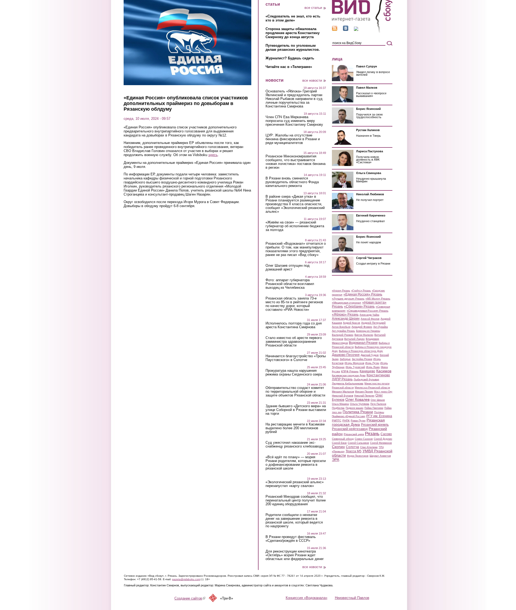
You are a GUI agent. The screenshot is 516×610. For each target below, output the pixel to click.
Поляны (379, 412)
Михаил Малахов (343, 391)
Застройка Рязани (362, 359)
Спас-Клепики (369, 447)
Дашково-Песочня (346, 355)
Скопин (338, 447)
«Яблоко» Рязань (345, 314)
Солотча (352, 447)
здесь (213, 155)
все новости (312, 80)
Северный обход (343, 438)
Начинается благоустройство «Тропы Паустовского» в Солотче (296, 358)
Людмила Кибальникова (347, 383)
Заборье (345, 359)
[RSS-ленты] (334, 30)
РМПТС (336, 420)
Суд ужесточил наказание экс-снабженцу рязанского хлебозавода (295, 444)
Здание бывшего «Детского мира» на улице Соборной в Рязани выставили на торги (296, 410)
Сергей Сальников (358, 443)
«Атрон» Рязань (341, 290)
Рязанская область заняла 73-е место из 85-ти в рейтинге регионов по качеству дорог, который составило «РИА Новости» (294, 304)
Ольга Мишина (340, 404)
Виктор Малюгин (363, 335)
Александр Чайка (369, 314)
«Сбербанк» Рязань (359, 306)
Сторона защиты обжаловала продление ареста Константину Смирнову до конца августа (293, 33)
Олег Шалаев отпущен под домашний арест (288, 267)
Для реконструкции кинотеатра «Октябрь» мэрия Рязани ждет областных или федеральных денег (295, 555)
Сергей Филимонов (381, 443)
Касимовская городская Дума (349, 375)
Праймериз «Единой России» (348, 416)
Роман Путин (358, 420)
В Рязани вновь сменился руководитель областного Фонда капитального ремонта (292, 182)
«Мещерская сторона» (346, 302)
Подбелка (338, 407)
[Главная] (362, 32)
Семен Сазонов (364, 439)
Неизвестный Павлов (352, 598)
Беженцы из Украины (368, 331)
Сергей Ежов (339, 443)
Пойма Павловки (373, 408)
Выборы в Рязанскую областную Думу (361, 351)
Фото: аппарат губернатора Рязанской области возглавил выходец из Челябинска (290, 284)
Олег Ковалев (357, 399)
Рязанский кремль (375, 425)
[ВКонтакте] (345, 30)
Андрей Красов (351, 323)
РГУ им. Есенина (379, 416)
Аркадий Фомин (362, 326)
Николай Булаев (342, 395)
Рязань (372, 433)
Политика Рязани (358, 412)
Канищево (367, 371)
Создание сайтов (189, 598)
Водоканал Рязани (363, 343)
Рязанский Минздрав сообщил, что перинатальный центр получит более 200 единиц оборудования (296, 500)
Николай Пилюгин (364, 395)
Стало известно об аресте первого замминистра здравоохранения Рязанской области (294, 341)
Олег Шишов (378, 400)
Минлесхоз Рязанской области (372, 387)
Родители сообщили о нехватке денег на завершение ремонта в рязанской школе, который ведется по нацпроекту (294, 520)
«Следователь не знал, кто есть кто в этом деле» (293, 18)
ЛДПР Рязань (342, 379)
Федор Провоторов (357, 455)
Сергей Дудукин (383, 439)
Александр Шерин (346, 318)
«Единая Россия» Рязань (362, 294)
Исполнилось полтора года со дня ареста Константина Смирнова (294, 325)
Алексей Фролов (370, 318)
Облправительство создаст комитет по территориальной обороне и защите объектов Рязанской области (295, 391)
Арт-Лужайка (380, 327)
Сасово (386, 434)
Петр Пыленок (378, 404)
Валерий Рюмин (342, 334)
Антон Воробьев (341, 327)
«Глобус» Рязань (361, 290)
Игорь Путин (372, 363)
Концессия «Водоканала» (306, 598)
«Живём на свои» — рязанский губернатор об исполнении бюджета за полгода (295, 226)
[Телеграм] (356, 30)
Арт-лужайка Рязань (343, 331)
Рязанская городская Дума (358, 422)
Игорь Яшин (373, 367)
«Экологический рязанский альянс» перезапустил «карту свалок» (295, 484)
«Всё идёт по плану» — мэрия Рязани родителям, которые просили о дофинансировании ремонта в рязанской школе (296, 462)
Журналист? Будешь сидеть (290, 58)
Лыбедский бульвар (366, 379)
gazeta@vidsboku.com (187, 579)
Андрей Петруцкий (373, 322)
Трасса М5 (353, 451)
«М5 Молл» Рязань (378, 298)
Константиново (378, 375)
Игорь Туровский (355, 367)
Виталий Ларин (354, 338)
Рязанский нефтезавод (350, 429)
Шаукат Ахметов (380, 455)
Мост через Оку (383, 391)
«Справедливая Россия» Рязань (367, 310)
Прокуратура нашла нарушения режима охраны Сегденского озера (294, 372)
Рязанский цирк (354, 434)
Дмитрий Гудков (370, 355)
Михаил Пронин (364, 391)
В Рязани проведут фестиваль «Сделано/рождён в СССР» (291, 539)
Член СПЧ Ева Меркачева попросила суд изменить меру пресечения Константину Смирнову (294, 121)
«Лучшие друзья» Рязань (348, 298)
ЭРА (335, 459)
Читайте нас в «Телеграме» (289, 67)
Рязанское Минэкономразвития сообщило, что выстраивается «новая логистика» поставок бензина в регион (295, 161)
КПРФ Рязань (350, 371)
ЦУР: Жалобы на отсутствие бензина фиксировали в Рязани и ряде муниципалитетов (293, 139)
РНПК (346, 420)
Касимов (383, 371)
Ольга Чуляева (359, 403)
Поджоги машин (354, 408)
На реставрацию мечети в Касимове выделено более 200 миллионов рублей (295, 428)
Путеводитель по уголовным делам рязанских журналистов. (293, 48)
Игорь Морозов (354, 363)
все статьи (313, 8)
